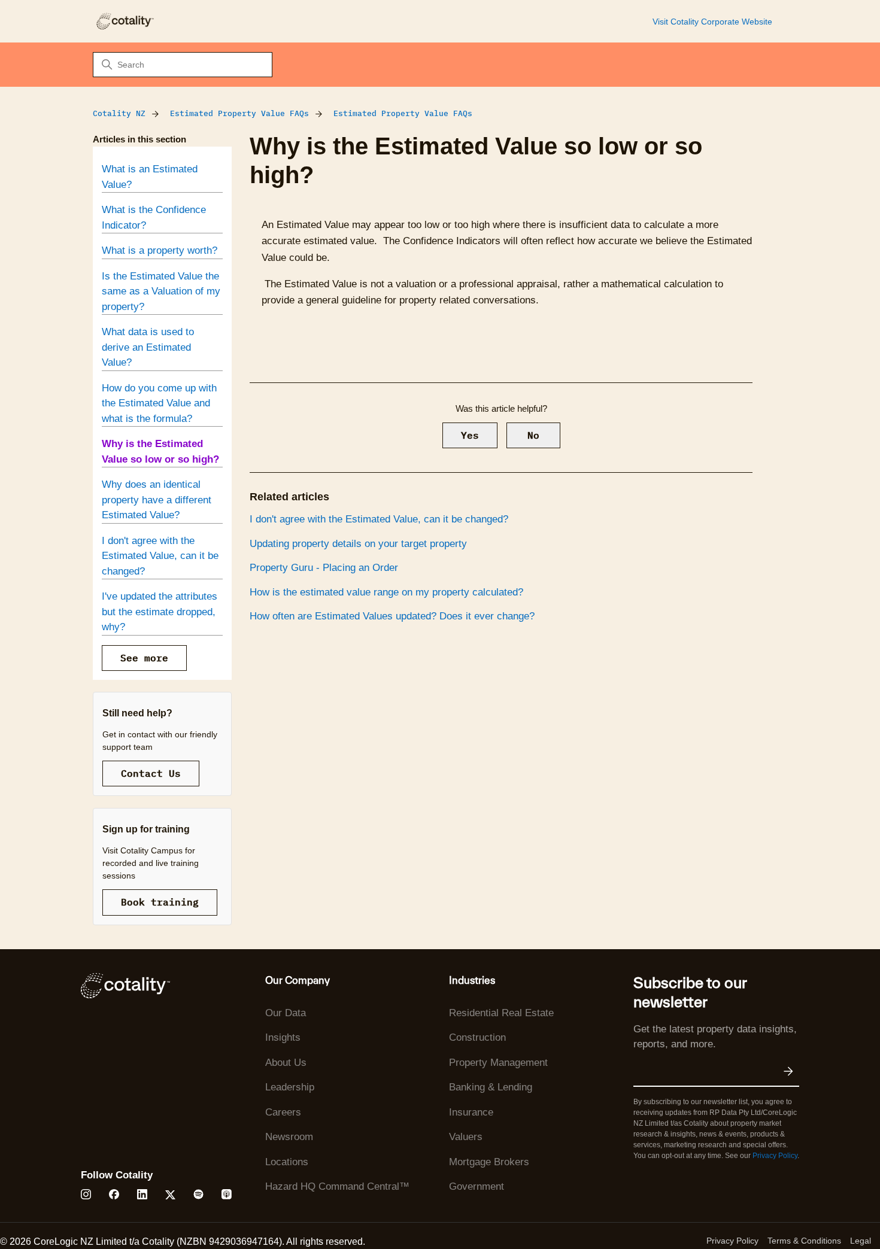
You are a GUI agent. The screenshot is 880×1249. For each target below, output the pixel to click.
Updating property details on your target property (358, 543)
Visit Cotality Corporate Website (712, 21)
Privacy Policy (774, 1155)
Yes (470, 435)
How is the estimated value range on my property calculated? (386, 592)
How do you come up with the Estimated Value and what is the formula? (159, 403)
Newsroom (289, 1136)
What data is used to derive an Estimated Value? (148, 347)
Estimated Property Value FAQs (239, 113)
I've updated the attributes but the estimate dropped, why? (159, 612)
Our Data (285, 1013)
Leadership (289, 1087)
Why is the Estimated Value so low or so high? (160, 451)
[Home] (124, 21)
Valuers (466, 1136)
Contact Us (151, 773)
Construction (477, 1037)
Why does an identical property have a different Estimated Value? (156, 500)
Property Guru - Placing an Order (324, 567)
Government (476, 1186)
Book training (160, 902)
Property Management (498, 1062)
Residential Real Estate (501, 1013)
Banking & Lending (490, 1087)
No (533, 435)
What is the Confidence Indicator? (154, 217)
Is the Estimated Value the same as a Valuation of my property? (161, 291)
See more (144, 658)
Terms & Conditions (804, 1240)
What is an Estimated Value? (150, 176)
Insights (283, 1037)
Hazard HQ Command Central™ (337, 1186)
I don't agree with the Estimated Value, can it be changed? (160, 556)
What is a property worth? (159, 250)
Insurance (471, 1112)
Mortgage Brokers (489, 1162)
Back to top (810, 1211)
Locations (286, 1162)
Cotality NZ (119, 113)
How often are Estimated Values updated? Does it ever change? (392, 616)
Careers (283, 1112)
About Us (286, 1062)
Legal (860, 1240)
